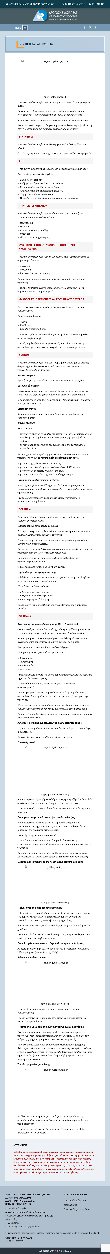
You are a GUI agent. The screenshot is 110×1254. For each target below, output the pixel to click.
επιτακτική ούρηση (72, 1155)
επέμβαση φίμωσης (34, 1155)
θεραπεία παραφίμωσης (44, 1159)
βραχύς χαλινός (48, 1152)
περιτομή (69, 1165)
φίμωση (74, 1172)
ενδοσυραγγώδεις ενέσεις (69, 1152)
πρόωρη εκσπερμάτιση (56, 1169)
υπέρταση (64, 1172)
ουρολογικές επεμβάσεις (81, 1162)
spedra (29, 1152)
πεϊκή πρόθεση (57, 1165)
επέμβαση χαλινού (53, 1155)
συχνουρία (54, 1172)
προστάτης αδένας (34, 1169)
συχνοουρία (41, 1172)
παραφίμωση (42, 1165)
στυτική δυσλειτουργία (24, 1172)
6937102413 (15, 1223)
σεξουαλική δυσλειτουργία (80, 1169)
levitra (22, 1152)
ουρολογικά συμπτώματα (56, 1162)
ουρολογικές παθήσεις (24, 1165)
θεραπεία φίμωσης (22, 1162)
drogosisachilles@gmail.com (26, 1227)
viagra (37, 1152)
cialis (15, 1152)
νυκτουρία (38, 1162)
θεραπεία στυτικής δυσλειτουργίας (73, 1159)
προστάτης (18, 1169)
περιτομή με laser (83, 1165)
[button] (25, 27)
